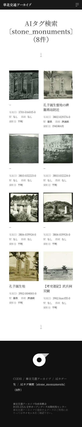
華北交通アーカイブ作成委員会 (30, 403)
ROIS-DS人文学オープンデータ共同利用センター (39, 406)
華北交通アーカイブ (38, 379)
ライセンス (29, 412)
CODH (17, 379)
